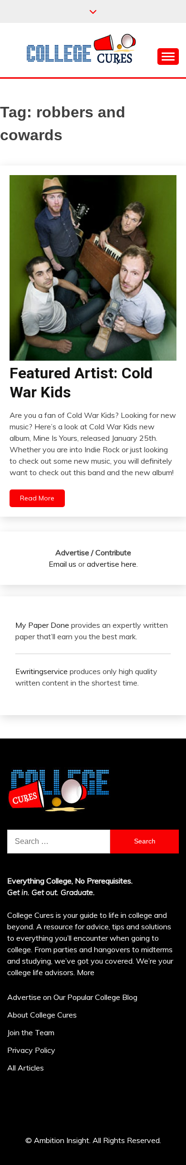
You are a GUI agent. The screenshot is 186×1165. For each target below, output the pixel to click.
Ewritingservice (41, 671)
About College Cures (42, 1014)
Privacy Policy (31, 1050)
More (85, 972)
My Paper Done (42, 625)
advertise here (111, 564)
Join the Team (30, 1032)
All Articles (25, 1067)
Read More (37, 498)
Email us (62, 564)
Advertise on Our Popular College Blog (72, 997)
